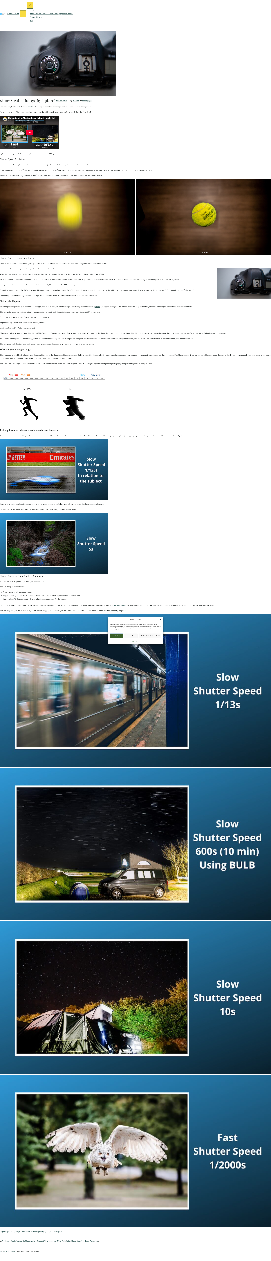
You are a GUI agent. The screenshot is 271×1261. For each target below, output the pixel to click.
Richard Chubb (13, 14)
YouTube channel (120, 605)
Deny (131, 636)
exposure (34, 1231)
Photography (87, 100)
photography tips (44, 1231)
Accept (116, 636)
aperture (97, 307)
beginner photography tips (10, 1231)
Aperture (31, 107)
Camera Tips (25, 1231)
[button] (160, 620)
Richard (76, 100)
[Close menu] (30, 5)
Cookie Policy (134, 641)
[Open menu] (23, 13)
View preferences (150, 636)
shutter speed (57, 1231)
